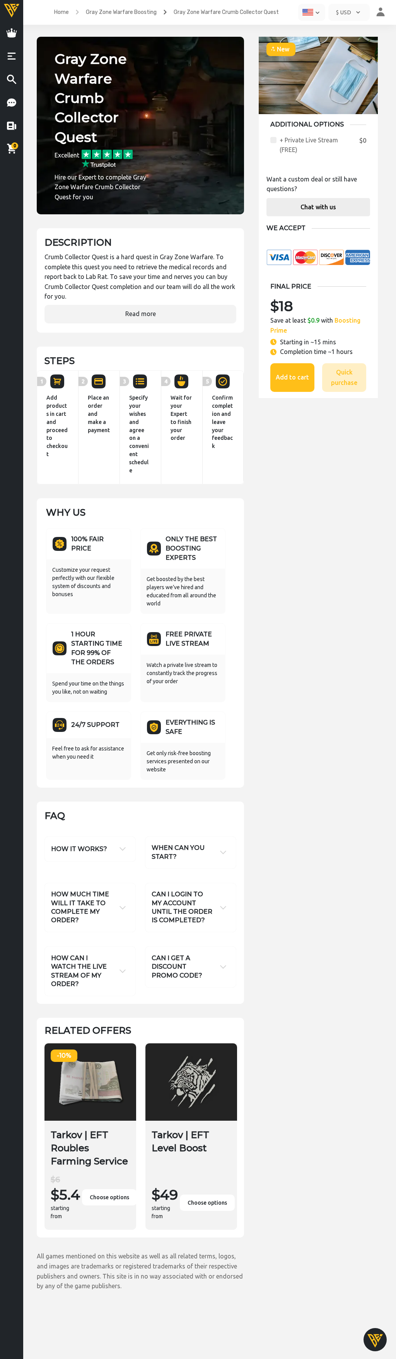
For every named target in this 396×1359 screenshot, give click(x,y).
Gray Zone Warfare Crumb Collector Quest (226, 12)
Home (61, 12)
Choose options (109, 1197)
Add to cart (292, 377)
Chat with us (318, 206)
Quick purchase (344, 377)
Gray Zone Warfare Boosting (121, 12)
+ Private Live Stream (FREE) (309, 145)
